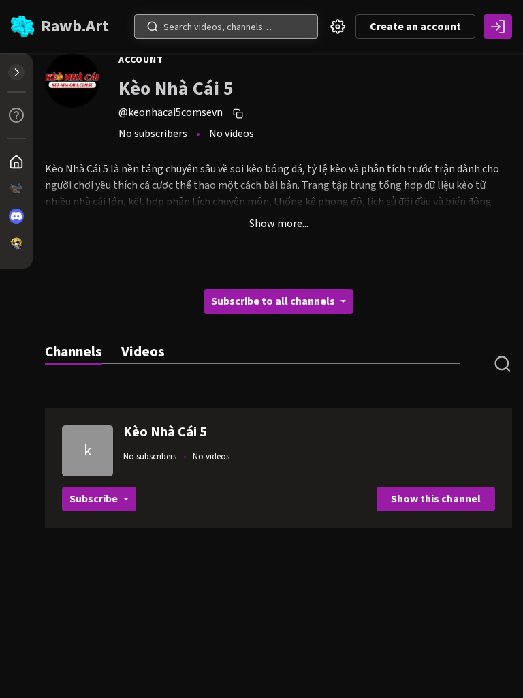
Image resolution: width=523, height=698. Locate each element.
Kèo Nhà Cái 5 (165, 432)
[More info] (16, 115)
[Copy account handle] (240, 113)
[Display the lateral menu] (16, 72)
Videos (143, 352)
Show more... (278, 223)
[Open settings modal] (337, 26)
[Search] (152, 26)
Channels (73, 352)
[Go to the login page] (498, 26)
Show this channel (436, 498)
